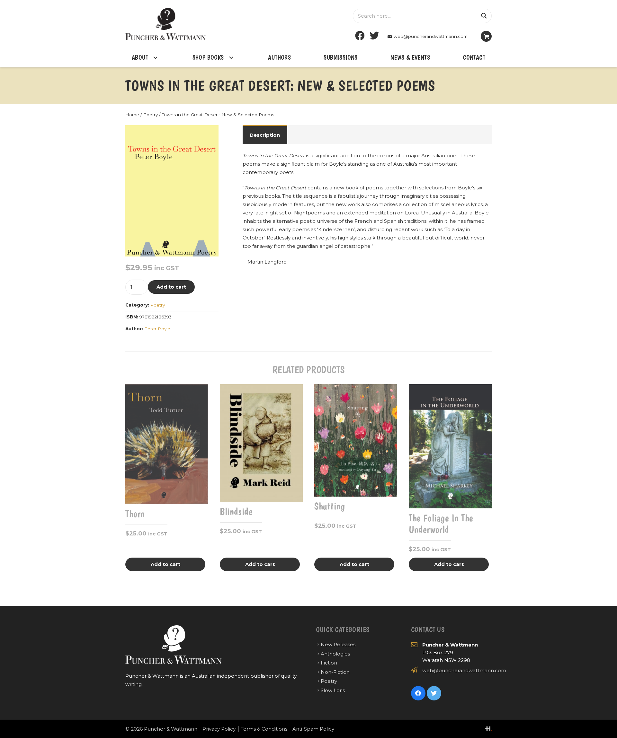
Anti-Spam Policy (313, 729)
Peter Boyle (157, 328)
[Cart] (486, 36)
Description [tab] (265, 135)
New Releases (338, 644)
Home (132, 114)
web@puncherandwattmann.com (464, 670)
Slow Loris (333, 690)
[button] (209, 134)
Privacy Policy (219, 729)
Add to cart (171, 287)
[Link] (165, 24)
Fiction (329, 663)
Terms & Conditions (264, 729)
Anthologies (335, 654)
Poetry (150, 114)
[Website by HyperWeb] (488, 728)
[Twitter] (374, 36)
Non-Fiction (335, 672)
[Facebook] (360, 36)
